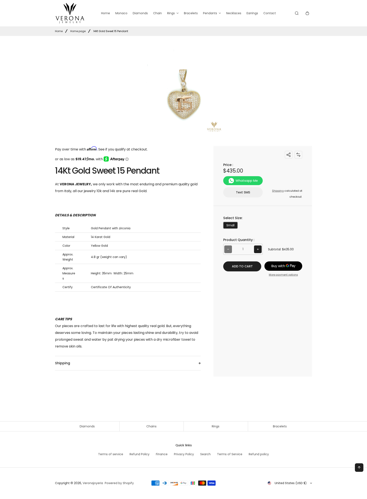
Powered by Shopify (119, 483)
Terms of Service (229, 454)
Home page (78, 31)
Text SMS (243, 192)
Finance (162, 454)
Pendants (210, 13)
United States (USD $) (291, 483)
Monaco (121, 13)
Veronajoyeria (93, 483)
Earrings (252, 13)
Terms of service (110, 454)
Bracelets (191, 13)
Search (205, 454)
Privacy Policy (184, 454)
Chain (157, 13)
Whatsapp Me (247, 180)
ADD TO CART (242, 266)
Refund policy (259, 454)
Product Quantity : (238, 239)
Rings (171, 13)
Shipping (278, 191)
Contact (269, 13)
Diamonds (140, 13)
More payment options (283, 274)
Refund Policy (140, 454)
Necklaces (233, 13)
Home (105, 13)
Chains (151, 426)
